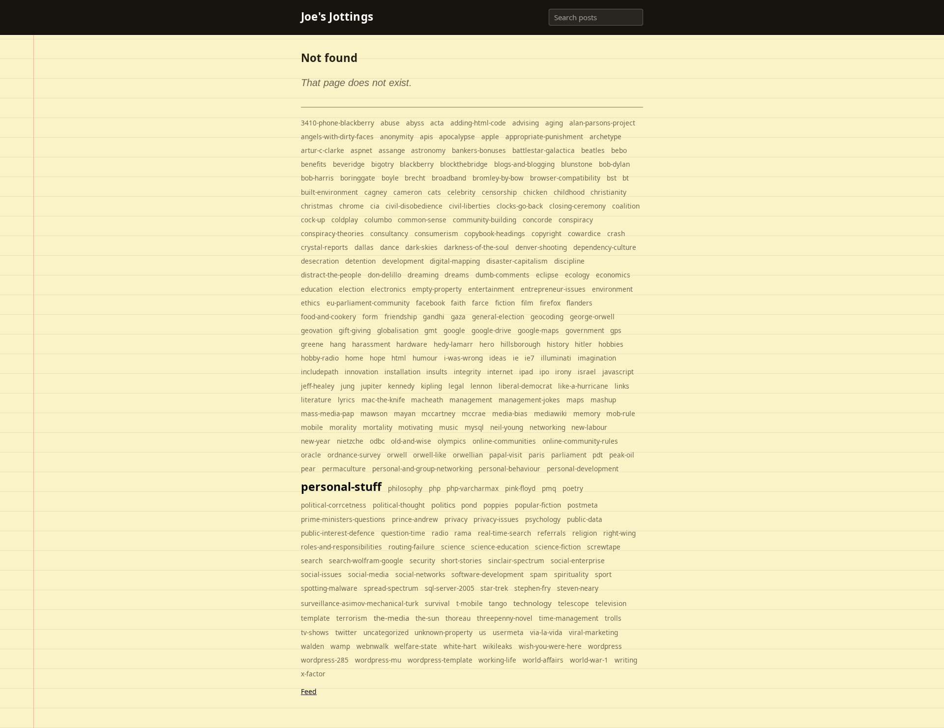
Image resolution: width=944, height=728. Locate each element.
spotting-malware (329, 588)
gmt (430, 330)
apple (490, 136)
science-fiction (558, 546)
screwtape (603, 546)
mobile (312, 427)
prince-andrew (415, 519)
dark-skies (421, 247)
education (316, 289)
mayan (404, 413)
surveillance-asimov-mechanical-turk (359, 603)
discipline (569, 261)
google (454, 330)
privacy (456, 519)
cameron (407, 192)
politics (443, 505)
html (398, 358)
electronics (388, 289)
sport (603, 574)
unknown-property (443, 632)
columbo (378, 219)
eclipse (547, 274)
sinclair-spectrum (516, 560)
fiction (505, 302)
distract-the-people (331, 274)
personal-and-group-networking (422, 468)
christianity (608, 192)
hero (486, 344)
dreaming (423, 274)
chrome (351, 206)
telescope (573, 603)
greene (312, 344)
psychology (542, 519)
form (370, 316)
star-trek (494, 588)
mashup (603, 399)
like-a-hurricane (583, 386)
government (584, 330)
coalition (626, 206)
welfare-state (415, 646)
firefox (550, 302)
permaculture (344, 468)
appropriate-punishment (544, 136)
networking (547, 427)
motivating (415, 427)
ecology (577, 274)
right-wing (619, 533)
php (435, 488)
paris (537, 454)
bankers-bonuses (479, 150)
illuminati (556, 358)
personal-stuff (341, 486)
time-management (568, 618)
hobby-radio (320, 358)
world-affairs (543, 660)
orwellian (468, 454)
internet (500, 371)
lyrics (346, 399)
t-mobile (469, 603)
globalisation (397, 330)
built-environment (329, 192)
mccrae (474, 413)
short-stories (461, 560)
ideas (497, 358)
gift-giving (355, 330)
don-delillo (384, 274)
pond (469, 505)
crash (616, 233)
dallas (364, 247)
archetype (605, 136)
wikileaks (497, 646)
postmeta (582, 505)
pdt (597, 454)
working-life (497, 660)
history (558, 344)
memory (586, 413)
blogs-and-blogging (524, 164)
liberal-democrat (525, 386)
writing (626, 660)
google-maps (538, 330)
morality (342, 427)
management (470, 399)
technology (532, 603)
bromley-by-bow (498, 177)
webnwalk (372, 646)
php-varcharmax (472, 488)
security (422, 560)
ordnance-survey (354, 454)
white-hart (459, 646)
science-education (500, 546)
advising (525, 122)
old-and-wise (411, 441)
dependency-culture (604, 247)
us (482, 632)
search (312, 560)
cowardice (584, 233)
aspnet (361, 150)
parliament (569, 454)
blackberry (417, 164)
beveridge (349, 164)
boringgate (357, 177)
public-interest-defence (338, 533)
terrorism (351, 618)
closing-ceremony (577, 206)
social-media (368, 574)
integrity (467, 371)
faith (458, 302)
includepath (319, 371)
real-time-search (504, 533)
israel (587, 371)
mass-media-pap (327, 413)
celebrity (461, 192)
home (354, 358)
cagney (375, 192)
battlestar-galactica (543, 150)
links (622, 386)
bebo (619, 150)
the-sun (427, 618)
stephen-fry (532, 588)
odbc (377, 441)
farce (480, 302)
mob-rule (620, 413)
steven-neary (577, 588)
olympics (452, 441)
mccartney (438, 413)
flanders (579, 302)
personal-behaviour (509, 468)
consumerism (436, 233)
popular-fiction (538, 505)
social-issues (321, 574)
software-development (487, 574)
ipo (544, 371)
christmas (317, 206)
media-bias (510, 413)
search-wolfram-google (366, 560)
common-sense (422, 219)
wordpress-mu (378, 660)
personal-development (583, 468)
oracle (311, 454)
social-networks (420, 574)
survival (437, 603)
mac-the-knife (383, 399)
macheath (427, 399)
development (403, 261)
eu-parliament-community (368, 302)
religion (584, 533)
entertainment (491, 289)
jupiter (371, 386)
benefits (313, 164)
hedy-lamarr (453, 344)
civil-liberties (469, 206)
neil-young (506, 427)
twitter (346, 632)
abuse (390, 122)
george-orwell (592, 316)
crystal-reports (324, 247)
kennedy (401, 386)
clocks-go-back (520, 206)
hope (377, 358)
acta (437, 122)
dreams (456, 274)
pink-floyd (520, 488)
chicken (535, 192)
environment (612, 289)
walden (312, 646)
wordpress (605, 646)
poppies (495, 505)
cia (375, 206)
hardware (411, 344)
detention (360, 261)
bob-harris (317, 177)
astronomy (428, 150)
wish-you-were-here (550, 646)
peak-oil (621, 454)
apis (426, 136)
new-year (315, 441)
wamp (340, 646)
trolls (613, 618)
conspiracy (576, 219)
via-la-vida (546, 632)
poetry (572, 488)
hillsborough (520, 344)
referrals (551, 533)
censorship (499, 192)
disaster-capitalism (517, 261)
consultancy (389, 233)
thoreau (458, 618)
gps (615, 330)
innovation (361, 371)
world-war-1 (589, 660)
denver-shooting (541, 247)
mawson (373, 413)
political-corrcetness (333, 505)
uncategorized (386, 632)
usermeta (508, 632)
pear (308, 468)
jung (347, 386)
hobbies (610, 344)
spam (539, 574)
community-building (484, 219)
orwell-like (429, 454)
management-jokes (529, 399)
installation (402, 371)
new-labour (589, 427)
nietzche (350, 441)
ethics (310, 302)
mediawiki (550, 413)
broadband (449, 177)
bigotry (382, 164)
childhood (569, 192)
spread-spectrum (391, 588)
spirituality (571, 574)
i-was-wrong (463, 358)
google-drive (491, 330)
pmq (549, 488)
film (527, 302)
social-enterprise (578, 560)
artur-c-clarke (322, 150)
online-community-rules (580, 441)
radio (440, 533)
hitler (583, 344)
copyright (546, 233)
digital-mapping (455, 261)
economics (613, 274)
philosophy (405, 488)
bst (612, 177)
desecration (320, 261)
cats (434, 192)
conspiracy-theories (332, 233)
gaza (458, 316)
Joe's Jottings (337, 17)
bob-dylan (614, 164)
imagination (597, 358)
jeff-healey (317, 386)
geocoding (547, 316)
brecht (415, 177)
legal (456, 386)
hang (338, 344)
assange (392, 150)
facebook (430, 302)
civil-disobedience (413, 206)
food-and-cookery (328, 316)
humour (425, 358)
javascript (618, 371)
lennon (481, 386)
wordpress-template (440, 660)
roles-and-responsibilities (341, 546)
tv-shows (315, 632)
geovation (316, 330)
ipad (526, 371)
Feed (309, 691)
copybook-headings (494, 233)
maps (575, 399)
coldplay (344, 219)
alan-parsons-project (602, 122)
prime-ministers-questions (343, 519)
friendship (400, 316)
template (315, 618)
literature (316, 399)
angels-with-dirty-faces (337, 136)
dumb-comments (502, 274)
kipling (431, 386)
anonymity (396, 136)
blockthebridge (464, 164)
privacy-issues (496, 519)
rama (463, 533)
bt (625, 177)
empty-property (437, 289)
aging (554, 122)
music (448, 427)
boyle (390, 177)
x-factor (313, 673)
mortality (377, 427)
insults (436, 371)
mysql (474, 427)
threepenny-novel (504, 618)
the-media (392, 618)
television (610, 603)
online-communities (504, 441)
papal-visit (505, 454)
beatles (593, 150)
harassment (371, 344)
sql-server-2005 (449, 588)
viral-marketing (593, 632)
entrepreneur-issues (553, 289)
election (351, 289)
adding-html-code (478, 122)
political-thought (399, 505)
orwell (397, 454)
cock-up (313, 219)
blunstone (576, 164)
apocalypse (457, 136)
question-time (403, 533)
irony (563, 371)
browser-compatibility (565, 177)
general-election (498, 316)
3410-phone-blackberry (337, 122)
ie (516, 358)
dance (389, 247)
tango (498, 603)
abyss (415, 122)
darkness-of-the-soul (476, 247)
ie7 (529, 358)
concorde (537, 219)
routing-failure (411, 546)
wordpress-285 (325, 660)
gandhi (433, 316)
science (453, 546)
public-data (584, 519)
